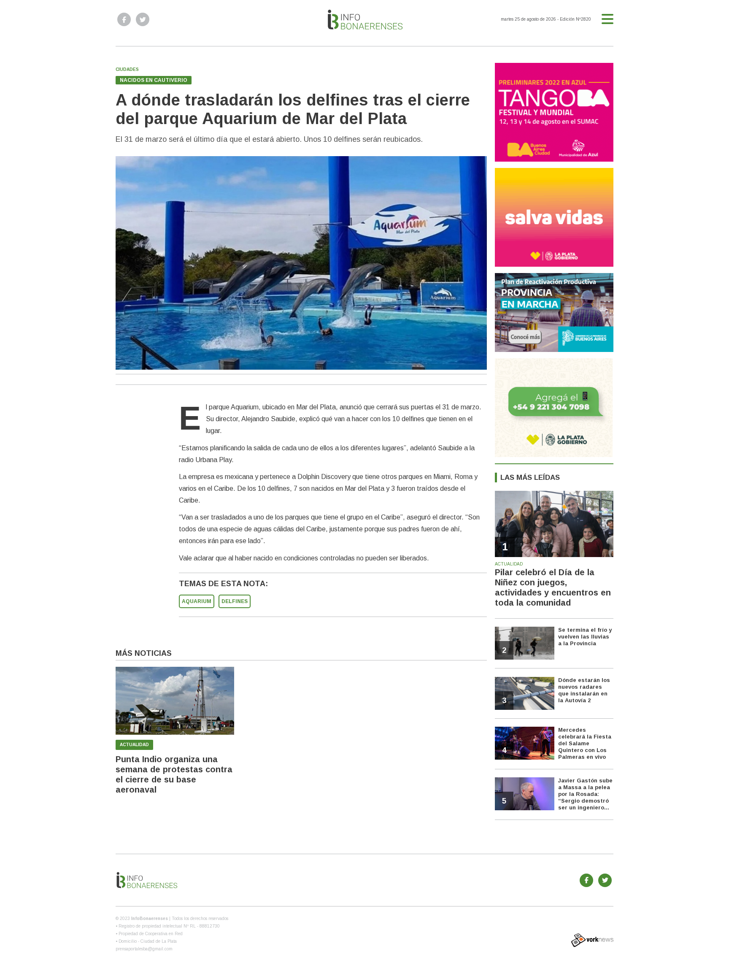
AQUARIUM (196, 601)
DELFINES (234, 601)
